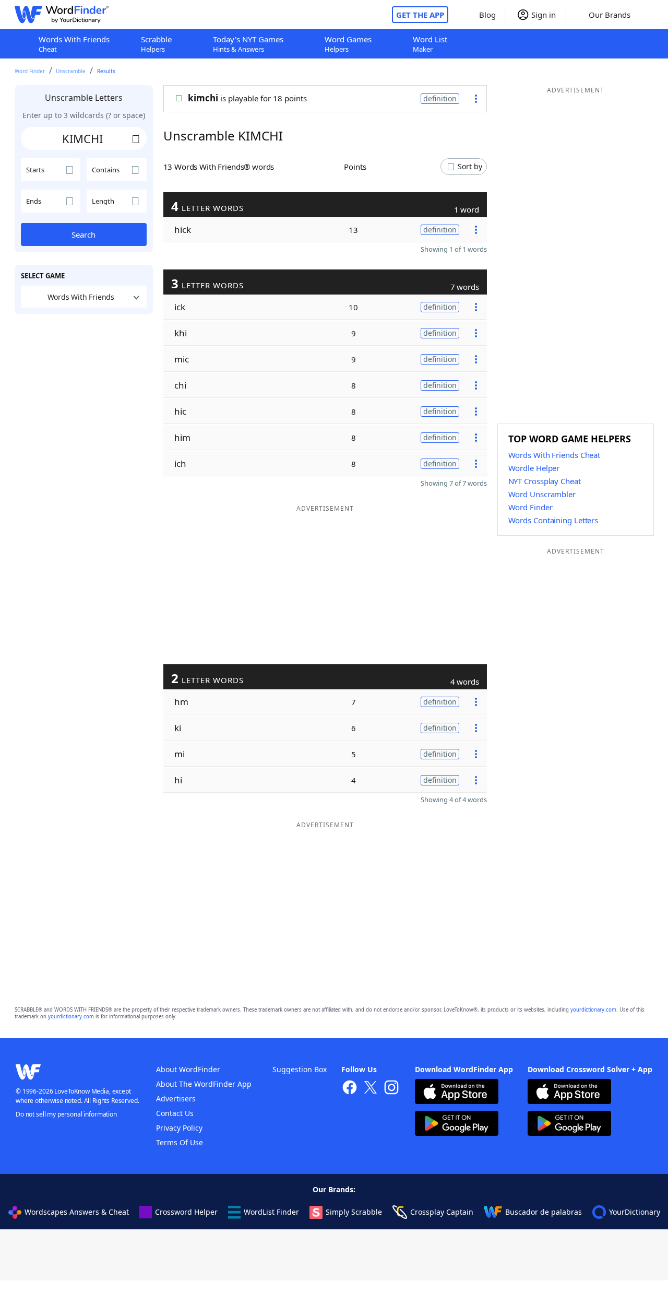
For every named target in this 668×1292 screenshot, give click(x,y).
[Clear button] (136, 138)
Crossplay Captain (441, 1212)
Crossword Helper (186, 1212)
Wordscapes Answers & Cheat (77, 1212)
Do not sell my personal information (66, 1114)
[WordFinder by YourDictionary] (62, 15)
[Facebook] (349, 1088)
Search (83, 234)
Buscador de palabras (543, 1212)
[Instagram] (391, 1088)
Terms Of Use (179, 1142)
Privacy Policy (179, 1128)
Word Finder (30, 71)
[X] (370, 1088)
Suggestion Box (299, 1069)
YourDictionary (634, 1212)
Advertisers (176, 1098)
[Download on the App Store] (456, 1093)
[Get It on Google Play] (456, 1124)
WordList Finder (271, 1212)
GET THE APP (420, 14)
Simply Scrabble (354, 1212)
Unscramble (71, 71)
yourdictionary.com (593, 1009)
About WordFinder (188, 1069)
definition (440, 98)
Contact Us (175, 1113)
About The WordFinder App (204, 1084)
